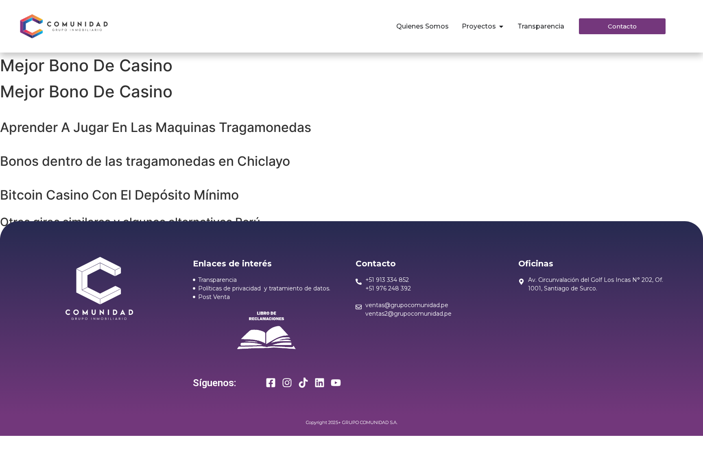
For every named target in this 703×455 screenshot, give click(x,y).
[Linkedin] (319, 383)
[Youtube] (336, 383)
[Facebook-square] (271, 383)
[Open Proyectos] (501, 26)
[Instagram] (287, 383)
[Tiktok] (303, 383)
